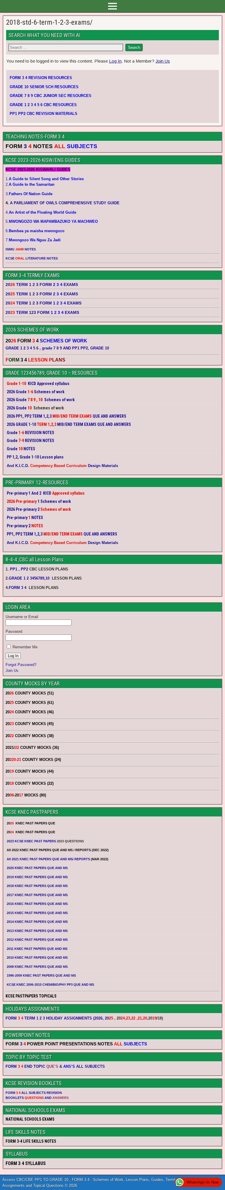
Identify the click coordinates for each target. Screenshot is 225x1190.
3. (29, 194)
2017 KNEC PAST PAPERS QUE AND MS (37, 895)
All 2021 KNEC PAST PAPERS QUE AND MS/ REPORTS (49, 859)
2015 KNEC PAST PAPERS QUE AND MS (38, 913)
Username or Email (22, 617)
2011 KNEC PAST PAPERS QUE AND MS (37, 948)
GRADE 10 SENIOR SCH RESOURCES (44, 87)
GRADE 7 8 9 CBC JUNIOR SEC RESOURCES (50, 95)
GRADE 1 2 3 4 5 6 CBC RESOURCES (43, 105)
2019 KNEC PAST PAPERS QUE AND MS (37, 877)
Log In (115, 60)
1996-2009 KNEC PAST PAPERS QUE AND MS (41, 975)
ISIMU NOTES (21, 249)
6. (35, 231)
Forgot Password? (21, 664)
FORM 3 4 (18, 587)
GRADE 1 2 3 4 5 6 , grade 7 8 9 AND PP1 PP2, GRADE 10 (57, 348)
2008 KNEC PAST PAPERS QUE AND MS (37, 966)
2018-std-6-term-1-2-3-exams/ (49, 22)
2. (30, 184)
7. (33, 240)
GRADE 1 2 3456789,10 (29, 578)
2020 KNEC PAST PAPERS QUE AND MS (37, 868)
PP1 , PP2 (19, 569)
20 (109, 1018)
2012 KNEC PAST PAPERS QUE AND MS (37, 939)
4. (41, 212)
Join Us (163, 60)
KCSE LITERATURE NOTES (32, 258)
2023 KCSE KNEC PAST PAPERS (31, 841)
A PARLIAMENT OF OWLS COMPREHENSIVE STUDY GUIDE (64, 203)
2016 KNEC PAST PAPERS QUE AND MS (37, 904)
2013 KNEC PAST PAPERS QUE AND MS (37, 931)
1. (45, 179)
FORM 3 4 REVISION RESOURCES (41, 78)
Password (14, 631)
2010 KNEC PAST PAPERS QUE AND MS (37, 957)
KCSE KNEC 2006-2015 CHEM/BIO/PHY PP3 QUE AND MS (50, 984)
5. (52, 221)
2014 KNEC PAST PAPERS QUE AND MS (37, 921)
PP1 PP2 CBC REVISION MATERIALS (43, 113)
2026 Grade (17, 408)
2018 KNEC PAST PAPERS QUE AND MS (37, 886)
